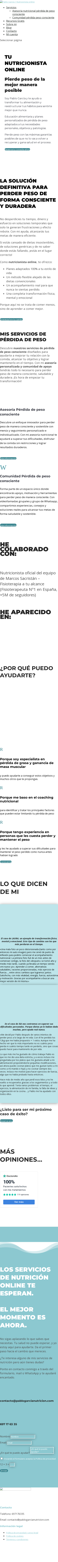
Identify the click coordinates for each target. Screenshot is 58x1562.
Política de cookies (15, 1536)
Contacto (11, 31)
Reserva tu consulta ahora (17, 149)
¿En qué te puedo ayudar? (15, 1452)
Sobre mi (11, 24)
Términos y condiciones (17, 1539)
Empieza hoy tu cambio (11, 319)
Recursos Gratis (15, 21)
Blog (9, 27)
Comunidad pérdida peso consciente (33, 17)
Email (3, 1442)
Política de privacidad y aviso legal (22, 1532)
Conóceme (6, 862)
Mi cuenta (12, 34)
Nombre (5, 1436)
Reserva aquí (6, 1121)
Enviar (4, 1470)
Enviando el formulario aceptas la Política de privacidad (30, 1458)
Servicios (11, 7)
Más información (8, 458)
